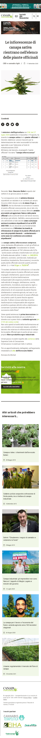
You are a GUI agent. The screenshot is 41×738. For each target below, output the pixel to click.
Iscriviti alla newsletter (11, 387)
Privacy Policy (27, 697)
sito (13, 351)
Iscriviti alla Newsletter (24, 16)
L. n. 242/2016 (32, 255)
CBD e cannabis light (11, 63)
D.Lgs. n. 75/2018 (21, 265)
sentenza (31, 339)
